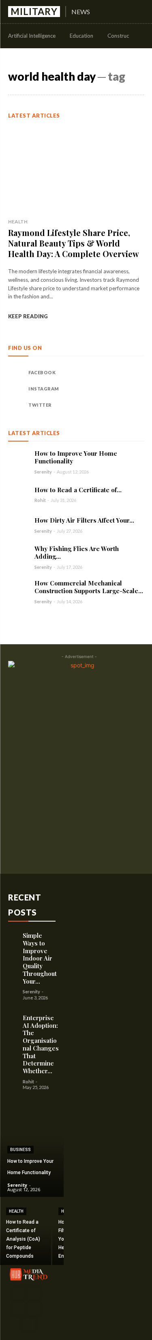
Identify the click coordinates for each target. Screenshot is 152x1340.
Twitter (40, 404)
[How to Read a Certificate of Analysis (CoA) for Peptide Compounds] (18, 494)
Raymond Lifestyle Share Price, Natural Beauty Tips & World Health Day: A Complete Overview (73, 243)
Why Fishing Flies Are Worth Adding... (76, 552)
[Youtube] (28, 1324)
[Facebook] (16, 372)
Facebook (42, 372)
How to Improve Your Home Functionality (75, 457)
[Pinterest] (18, 1308)
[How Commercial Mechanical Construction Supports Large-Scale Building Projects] (18, 589)
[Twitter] (16, 405)
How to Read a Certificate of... (78, 490)
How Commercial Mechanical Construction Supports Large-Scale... (88, 587)
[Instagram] (16, 389)
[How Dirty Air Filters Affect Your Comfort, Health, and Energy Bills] (18, 525)
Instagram (43, 388)
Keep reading (28, 316)
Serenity (43, 471)
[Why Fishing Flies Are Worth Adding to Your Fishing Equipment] (18, 555)
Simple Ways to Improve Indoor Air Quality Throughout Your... (40, 958)
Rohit (40, 500)
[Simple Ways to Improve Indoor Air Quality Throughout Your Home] (13, 935)
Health (18, 222)
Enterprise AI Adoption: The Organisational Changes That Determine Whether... (41, 1044)
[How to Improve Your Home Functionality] (18, 460)
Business (20, 1149)
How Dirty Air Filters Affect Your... (84, 520)
